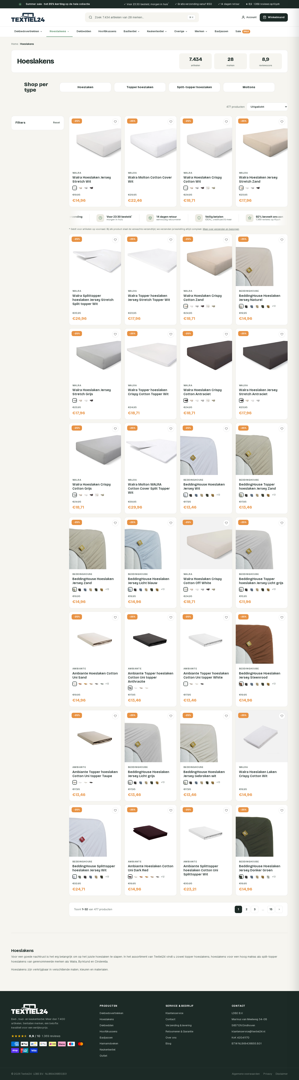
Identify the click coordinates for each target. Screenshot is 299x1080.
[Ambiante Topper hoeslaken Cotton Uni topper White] (185, 684)
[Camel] (257, 306)
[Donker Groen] (263, 306)
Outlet (103, 1055)
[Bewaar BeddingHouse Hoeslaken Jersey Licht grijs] (171, 716)
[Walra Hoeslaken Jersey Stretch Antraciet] (241, 400)
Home (14, 43)
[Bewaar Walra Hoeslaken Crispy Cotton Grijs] (115, 428)
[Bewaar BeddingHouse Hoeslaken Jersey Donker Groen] (282, 810)
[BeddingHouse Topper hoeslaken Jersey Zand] (241, 495)
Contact (170, 1019)
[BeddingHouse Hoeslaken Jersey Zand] (74, 589)
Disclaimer (282, 1074)
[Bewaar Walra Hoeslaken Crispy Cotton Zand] (226, 240)
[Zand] (80, 188)
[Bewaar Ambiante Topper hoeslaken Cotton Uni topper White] (226, 617)
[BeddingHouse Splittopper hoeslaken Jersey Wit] (74, 876)
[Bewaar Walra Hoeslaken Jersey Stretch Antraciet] (282, 334)
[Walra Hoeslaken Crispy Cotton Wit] (185, 188)
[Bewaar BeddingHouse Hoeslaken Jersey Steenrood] (282, 617)
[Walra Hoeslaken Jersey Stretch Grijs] (74, 400)
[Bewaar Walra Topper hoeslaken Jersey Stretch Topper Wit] (171, 240)
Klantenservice (174, 1013)
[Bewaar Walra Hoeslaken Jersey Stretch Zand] (282, 121)
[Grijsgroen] (268, 876)
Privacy (267, 1074)
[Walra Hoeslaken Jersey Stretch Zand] (241, 188)
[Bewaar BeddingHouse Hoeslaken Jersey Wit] (226, 428)
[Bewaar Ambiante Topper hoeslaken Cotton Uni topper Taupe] (115, 716)
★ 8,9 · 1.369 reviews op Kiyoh (263, 4)
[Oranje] (80, 684)
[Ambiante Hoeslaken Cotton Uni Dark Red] (130, 876)
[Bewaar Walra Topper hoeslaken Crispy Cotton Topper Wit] (171, 334)
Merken (199, 31)
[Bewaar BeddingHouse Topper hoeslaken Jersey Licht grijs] (282, 523)
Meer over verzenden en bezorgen (221, 229)
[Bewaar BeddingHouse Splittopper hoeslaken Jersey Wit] (115, 810)
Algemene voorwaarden (246, 1074)
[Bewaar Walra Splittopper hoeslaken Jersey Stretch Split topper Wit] (115, 240)
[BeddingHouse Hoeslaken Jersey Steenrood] (241, 684)
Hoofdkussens (107, 31)
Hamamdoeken (109, 1043)
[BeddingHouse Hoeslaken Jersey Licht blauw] (130, 589)
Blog (168, 1043)
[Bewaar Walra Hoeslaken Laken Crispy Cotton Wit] (282, 716)
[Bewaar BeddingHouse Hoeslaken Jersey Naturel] (282, 240)
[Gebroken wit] (146, 688)
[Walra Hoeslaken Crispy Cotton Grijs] (74, 495)
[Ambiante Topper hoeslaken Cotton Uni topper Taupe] (74, 782)
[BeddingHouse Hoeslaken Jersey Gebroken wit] (185, 782)
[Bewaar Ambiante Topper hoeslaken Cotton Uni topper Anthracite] (171, 617)
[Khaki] (91, 684)
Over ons (171, 1037)
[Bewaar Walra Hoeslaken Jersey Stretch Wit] (115, 121)
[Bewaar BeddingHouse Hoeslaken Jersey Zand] (115, 523)
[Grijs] (85, 188)
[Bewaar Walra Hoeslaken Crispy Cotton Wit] (226, 121)
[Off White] (207, 188)
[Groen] (213, 188)
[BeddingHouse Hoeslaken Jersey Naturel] (241, 306)
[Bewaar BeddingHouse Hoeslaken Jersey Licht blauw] (171, 523)
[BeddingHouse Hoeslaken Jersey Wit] (185, 495)
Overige (179, 31)
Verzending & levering (179, 1025)
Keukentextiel (155, 31)
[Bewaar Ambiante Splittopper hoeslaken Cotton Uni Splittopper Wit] (226, 810)
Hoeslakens (58, 31)
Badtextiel (130, 31)
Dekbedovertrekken (26, 31)
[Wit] (246, 188)
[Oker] (85, 684)
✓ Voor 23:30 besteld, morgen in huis (146, 4)
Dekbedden (84, 31)
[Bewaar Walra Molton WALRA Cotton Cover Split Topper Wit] (171, 428)
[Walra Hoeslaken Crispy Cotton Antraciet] (185, 400)
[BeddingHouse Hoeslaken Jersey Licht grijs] (130, 782)
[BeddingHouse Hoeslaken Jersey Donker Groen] (241, 876)
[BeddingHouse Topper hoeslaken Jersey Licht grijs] (241, 589)
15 (271, 909)
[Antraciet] (91, 188)
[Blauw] (252, 306)
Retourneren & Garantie (179, 1031)
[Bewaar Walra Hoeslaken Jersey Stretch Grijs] (115, 334)
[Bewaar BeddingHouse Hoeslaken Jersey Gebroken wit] (226, 716)
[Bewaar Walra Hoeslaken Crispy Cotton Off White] (226, 523)
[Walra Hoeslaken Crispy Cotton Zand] (185, 306)
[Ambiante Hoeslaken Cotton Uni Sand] (74, 684)
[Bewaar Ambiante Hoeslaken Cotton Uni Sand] (115, 617)
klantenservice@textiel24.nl (248, 1031)
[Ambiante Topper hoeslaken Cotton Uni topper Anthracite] (130, 688)
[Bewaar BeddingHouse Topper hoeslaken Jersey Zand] (282, 428)
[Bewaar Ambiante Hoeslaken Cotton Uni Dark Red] (171, 810)
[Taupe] (141, 688)
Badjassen (221, 31)
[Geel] (268, 306)
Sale (242, 31)
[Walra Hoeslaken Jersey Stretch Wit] (74, 188)
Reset (56, 122)
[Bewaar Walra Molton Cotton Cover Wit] (171, 121)
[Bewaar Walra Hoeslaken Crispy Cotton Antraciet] (226, 334)
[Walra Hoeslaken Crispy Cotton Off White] (185, 589)
